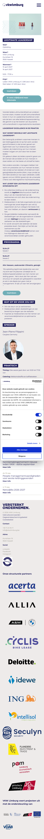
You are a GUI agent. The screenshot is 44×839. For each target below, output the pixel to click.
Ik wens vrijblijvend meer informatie (17, 99)
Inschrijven (11, 91)
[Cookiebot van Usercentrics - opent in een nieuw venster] (32, 381)
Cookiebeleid (8, 520)
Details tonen (32, 443)
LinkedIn (6, 549)
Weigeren (22, 456)
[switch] (38, 421)
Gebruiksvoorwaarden (11, 515)
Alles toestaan (22, 450)
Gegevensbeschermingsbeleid (15, 517)
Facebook (6, 551)
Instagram (7, 554)
